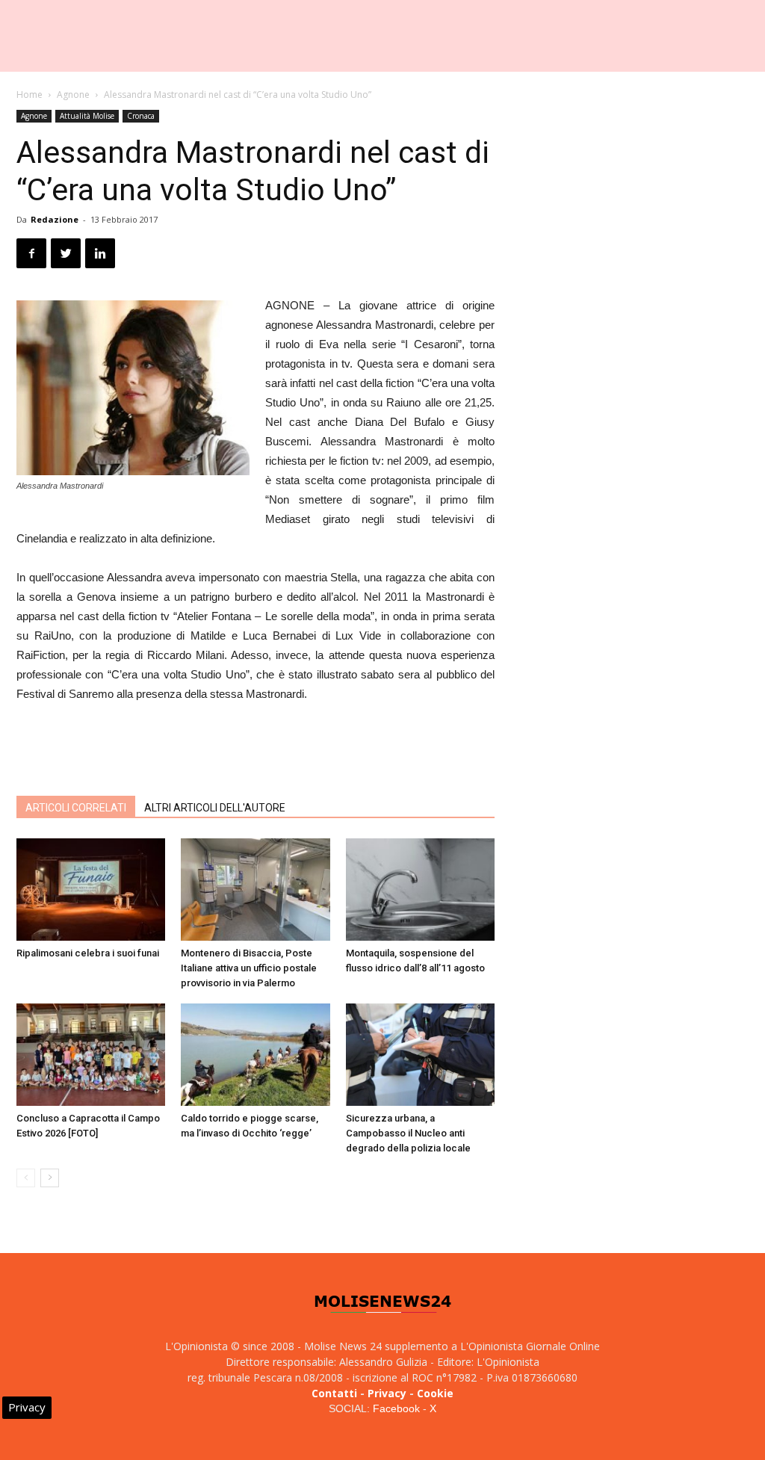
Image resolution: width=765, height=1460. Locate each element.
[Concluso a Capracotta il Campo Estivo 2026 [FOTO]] (90, 1054)
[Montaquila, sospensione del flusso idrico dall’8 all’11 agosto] (420, 889)
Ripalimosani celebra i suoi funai (87, 953)
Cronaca (141, 116)
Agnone (73, 94)
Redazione (54, 219)
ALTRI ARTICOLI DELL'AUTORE (214, 808)
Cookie (435, 1393)
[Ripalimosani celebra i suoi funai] (90, 889)
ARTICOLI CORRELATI (75, 808)
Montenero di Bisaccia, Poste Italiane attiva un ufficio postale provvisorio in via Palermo (249, 968)
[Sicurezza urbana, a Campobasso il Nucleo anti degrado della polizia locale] (420, 1054)
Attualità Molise (87, 116)
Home (29, 94)
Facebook (396, 1408)
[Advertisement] (255, 745)
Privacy (387, 1393)
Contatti (334, 1393)
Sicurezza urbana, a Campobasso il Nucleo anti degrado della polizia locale (408, 1133)
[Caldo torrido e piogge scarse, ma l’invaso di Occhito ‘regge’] (255, 1054)
